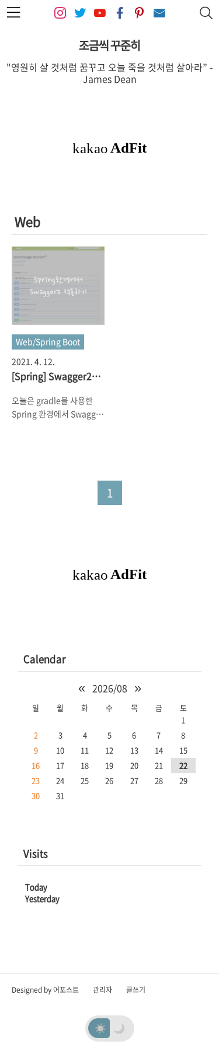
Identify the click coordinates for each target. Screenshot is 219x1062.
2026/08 (109, 688)
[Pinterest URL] (139, 13)
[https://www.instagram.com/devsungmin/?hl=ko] (60, 13)
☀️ (100, 1028)
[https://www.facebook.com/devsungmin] (119, 13)
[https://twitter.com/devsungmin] (80, 13)
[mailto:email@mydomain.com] (159, 13)
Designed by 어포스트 (45, 990)
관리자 (102, 990)
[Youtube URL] (100, 13)
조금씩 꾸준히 (109, 45)
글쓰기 (135, 990)
